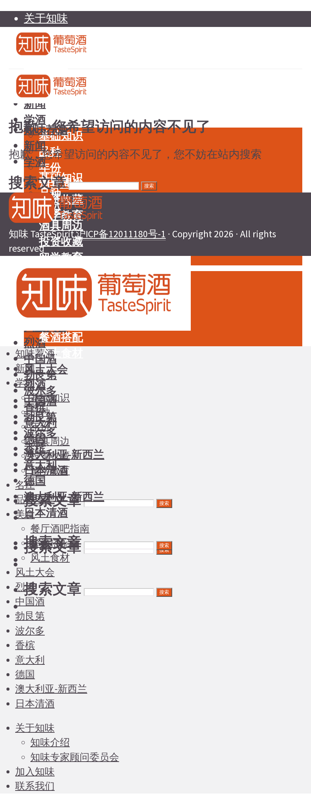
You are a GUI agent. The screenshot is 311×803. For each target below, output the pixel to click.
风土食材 (61, 353)
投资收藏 (61, 241)
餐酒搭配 (61, 337)
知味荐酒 (35, 353)
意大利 (30, 660)
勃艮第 (30, 616)
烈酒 (35, 343)
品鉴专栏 (35, 499)
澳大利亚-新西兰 (64, 496)
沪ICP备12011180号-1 (121, 234)
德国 (35, 480)
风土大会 (46, 369)
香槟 (25, 645)
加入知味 (35, 771)
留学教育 (50, 470)
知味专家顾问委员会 (74, 757)
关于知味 (46, 18)
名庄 (25, 485)
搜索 (164, 503)
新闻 (35, 146)
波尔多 (30, 631)
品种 (40, 412)
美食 (25, 514)
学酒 (25, 383)
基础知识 (50, 397)
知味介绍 (50, 742)
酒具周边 (50, 441)
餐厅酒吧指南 (60, 528)
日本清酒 (46, 512)
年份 (50, 167)
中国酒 (30, 601)
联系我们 (35, 786)
